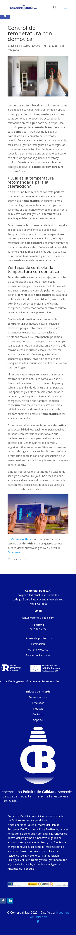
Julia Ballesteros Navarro (26, 45)
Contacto (38, 714)
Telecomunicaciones (38, 655)
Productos (38, 703)
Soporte (38, 720)
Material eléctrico (38, 649)
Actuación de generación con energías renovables (29, 681)
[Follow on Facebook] (3, 901)
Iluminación (38, 644)
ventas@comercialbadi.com (38, 617)
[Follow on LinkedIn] (10, 901)
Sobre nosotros (38, 697)
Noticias (38, 708)
